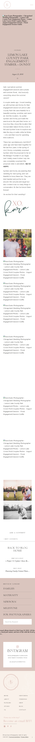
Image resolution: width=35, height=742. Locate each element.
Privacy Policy (24, 736)
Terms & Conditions (14, 736)
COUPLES (17, 50)
